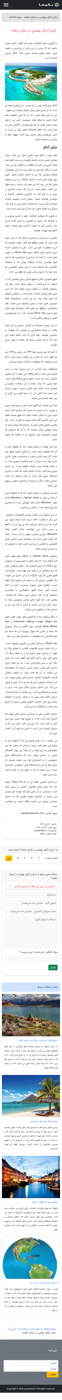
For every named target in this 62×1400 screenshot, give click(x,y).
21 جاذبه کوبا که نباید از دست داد (44, 1282)
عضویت (52, 1374)
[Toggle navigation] (6, 5)
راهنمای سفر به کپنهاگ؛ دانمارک (44, 1202)
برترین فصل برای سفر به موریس (44, 1121)
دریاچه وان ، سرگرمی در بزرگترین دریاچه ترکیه (38, 1040)
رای (8, 858)
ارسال (53, 967)
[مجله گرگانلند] (49, 5)
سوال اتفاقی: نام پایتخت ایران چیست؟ (38, 952)
